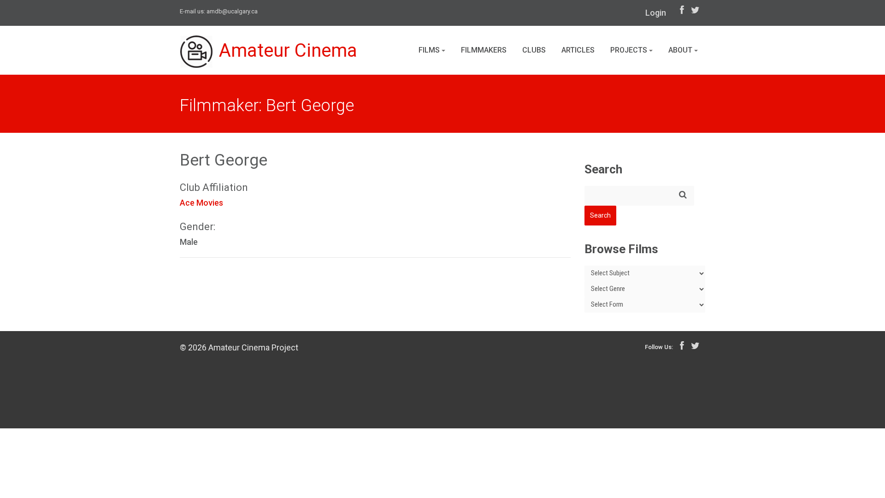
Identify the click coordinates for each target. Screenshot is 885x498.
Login (655, 13)
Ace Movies (201, 203)
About (681, 50)
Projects (629, 50)
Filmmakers (484, 50)
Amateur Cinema (288, 50)
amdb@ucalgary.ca (232, 11)
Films (430, 50)
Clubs (534, 50)
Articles (578, 50)
